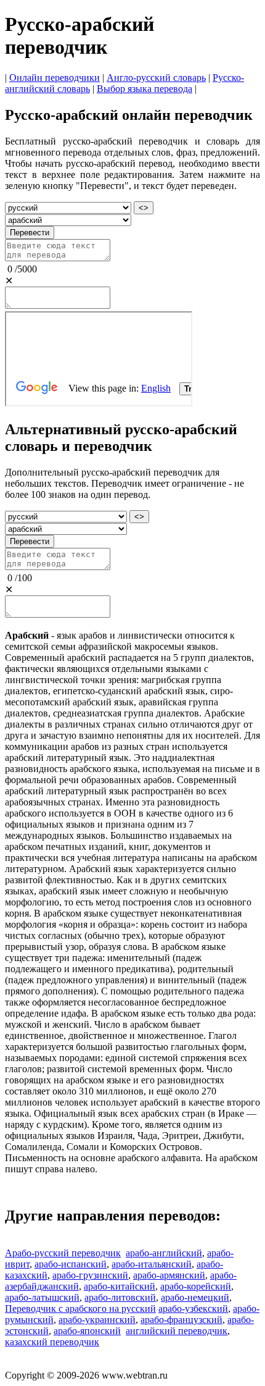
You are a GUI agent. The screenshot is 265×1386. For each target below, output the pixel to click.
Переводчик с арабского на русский (80, 1308)
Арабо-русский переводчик (63, 1253)
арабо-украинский (97, 1319)
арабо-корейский (195, 1286)
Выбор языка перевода (144, 88)
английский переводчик (176, 1330)
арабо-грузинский (90, 1275)
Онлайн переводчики (54, 77)
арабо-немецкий (195, 1297)
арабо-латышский (42, 1297)
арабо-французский (181, 1319)
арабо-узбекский (193, 1308)
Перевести (29, 232)
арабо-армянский (169, 1275)
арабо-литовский (120, 1297)
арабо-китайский (119, 1286)
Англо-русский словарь (156, 77)
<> (144, 207)
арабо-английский (164, 1253)
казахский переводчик (52, 1342)
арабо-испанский (71, 1264)
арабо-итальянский (152, 1264)
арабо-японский (87, 1330)
